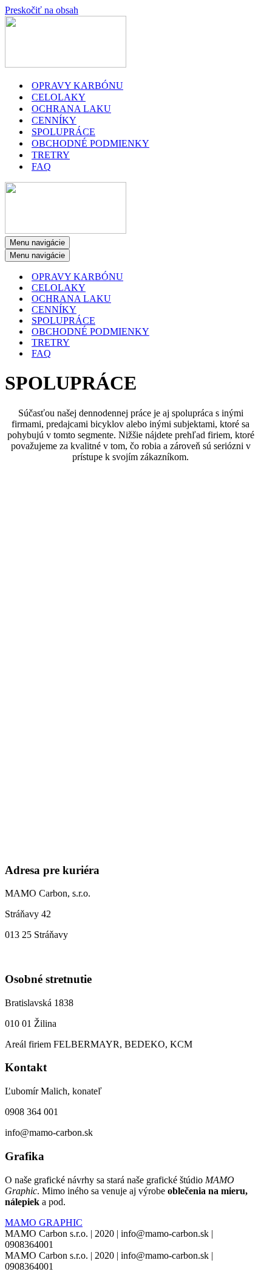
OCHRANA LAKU (71, 108)
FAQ (41, 166)
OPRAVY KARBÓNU (77, 85)
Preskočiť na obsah (41, 10)
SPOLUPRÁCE (63, 132)
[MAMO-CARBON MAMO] (65, 64)
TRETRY (51, 155)
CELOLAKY (59, 97)
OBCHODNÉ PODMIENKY (90, 143)
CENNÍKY (54, 120)
